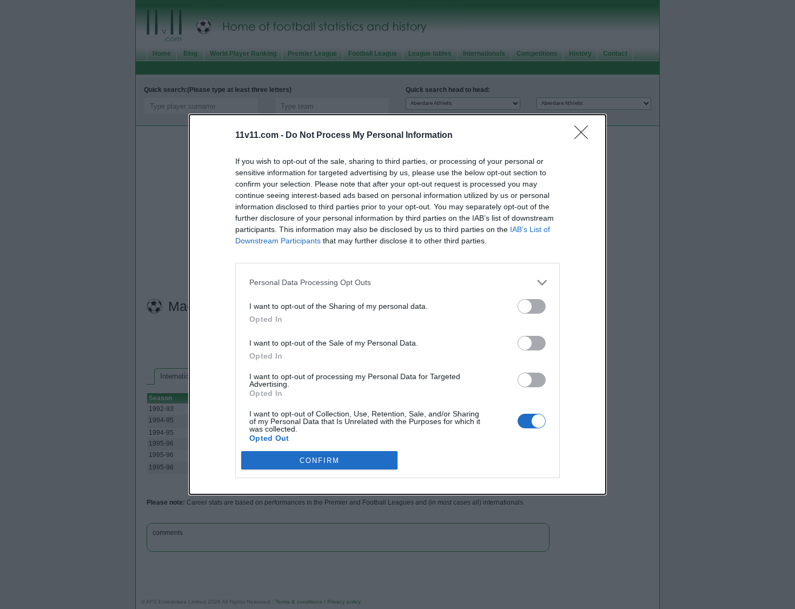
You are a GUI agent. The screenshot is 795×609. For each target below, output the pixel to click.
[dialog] (397, 305)
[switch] (532, 306)
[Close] (584, 135)
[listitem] (397, 282)
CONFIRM (320, 460)
